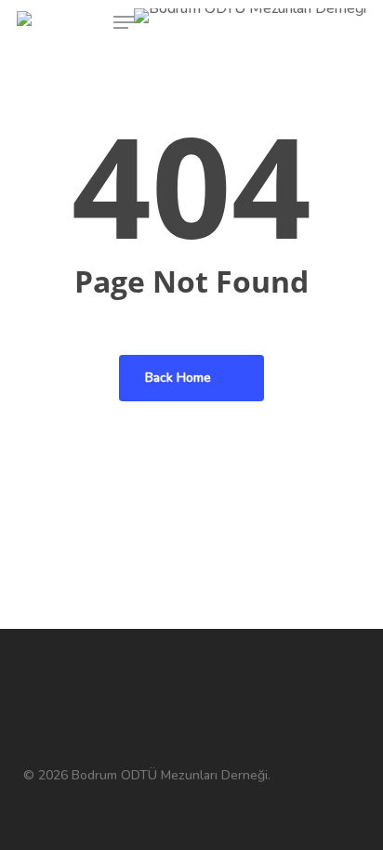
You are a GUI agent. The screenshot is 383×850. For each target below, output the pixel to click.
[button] (123, 22)
